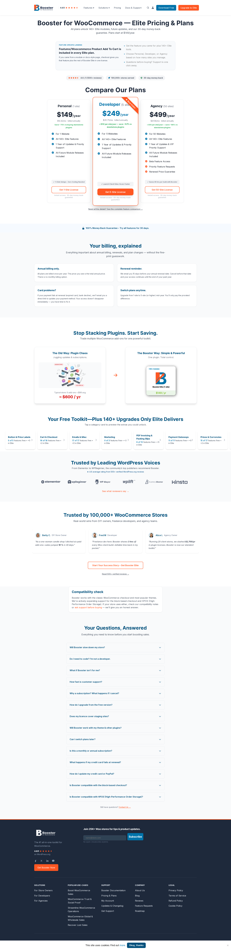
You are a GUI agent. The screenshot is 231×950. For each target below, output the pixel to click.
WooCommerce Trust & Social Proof (80, 901)
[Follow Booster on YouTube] (53, 860)
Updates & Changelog (112, 905)
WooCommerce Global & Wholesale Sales (80, 918)
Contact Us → (125, 807)
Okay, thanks (136, 945)
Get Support (107, 911)
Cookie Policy (175, 905)
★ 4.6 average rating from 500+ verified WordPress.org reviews (115, 472)
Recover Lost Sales (77, 925)
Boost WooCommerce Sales (79, 892)
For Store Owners (43, 890)
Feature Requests (144, 905)
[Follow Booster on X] (41, 860)
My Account (107, 900)
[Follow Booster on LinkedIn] (47, 860)
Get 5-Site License (115, 191)
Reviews (139, 900)
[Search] (148, 7)
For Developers (42, 895)
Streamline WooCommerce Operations (81, 909)
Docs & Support (133, 7)
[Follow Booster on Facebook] (35, 860)
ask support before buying (88, 607)
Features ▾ (89, 7)
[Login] (152, 7)
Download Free (166, 7)
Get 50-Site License (162, 189)
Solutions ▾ (104, 7)
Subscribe (135, 836)
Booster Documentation (113, 890)
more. (123, 945)
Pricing (117, 7)
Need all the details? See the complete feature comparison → (115, 209)
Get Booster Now (46, 867)
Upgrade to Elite (188, 7)
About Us (140, 890)
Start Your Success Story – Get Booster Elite (115, 565)
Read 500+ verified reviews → (115, 574)
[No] (227, 945)
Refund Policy (176, 900)
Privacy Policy (176, 890)
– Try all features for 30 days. (117, 228)
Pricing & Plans (109, 895)
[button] (20, 440)
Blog (137, 895)
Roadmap (140, 911)
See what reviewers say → (115, 491)
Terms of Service (177, 895)
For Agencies (41, 900)
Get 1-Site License (68, 189)
